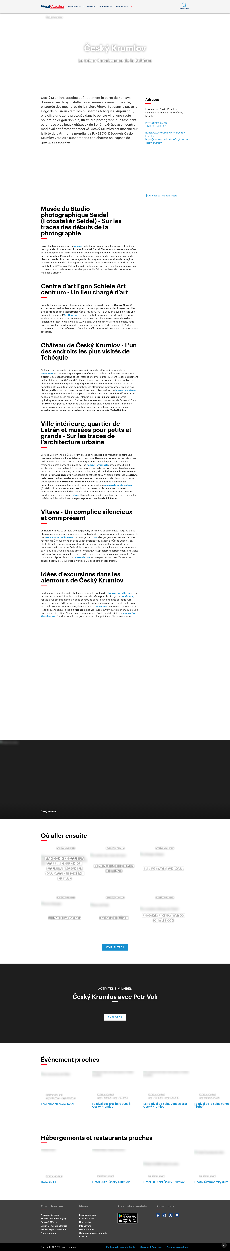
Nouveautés (105, 6)
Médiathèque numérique (53, 1229)
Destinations (75, 6)
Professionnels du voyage (54, 1218)
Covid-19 (83, 1236)
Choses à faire (86, 1218)
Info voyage (85, 1225)
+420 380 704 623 (155, 125)
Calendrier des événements (93, 1233)
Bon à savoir (122, 6)
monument (47, 373)
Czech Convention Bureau (54, 1225)
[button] (184, 7)
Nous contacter (49, 1233)
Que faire (90, 6)
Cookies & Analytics (150, 1247)
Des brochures (86, 1229)
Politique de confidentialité (120, 1247)
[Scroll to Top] (224, 1245)
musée (78, 245)
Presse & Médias (49, 1222)
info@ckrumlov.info (156, 122)
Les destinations (87, 1215)
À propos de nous (50, 1215)
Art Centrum (71, 314)
